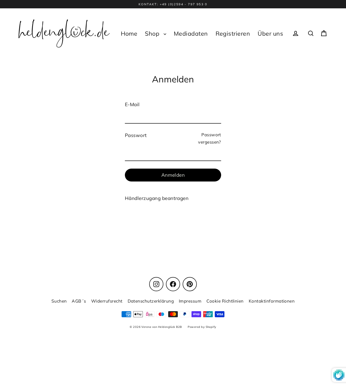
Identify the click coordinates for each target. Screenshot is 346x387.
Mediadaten (191, 33)
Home (129, 33)
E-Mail (132, 104)
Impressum (190, 301)
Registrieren (233, 33)
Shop (153, 33)
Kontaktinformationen (272, 301)
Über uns (270, 33)
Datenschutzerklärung (151, 301)
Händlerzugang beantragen (156, 198)
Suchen (59, 301)
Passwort (136, 135)
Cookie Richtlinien (225, 301)
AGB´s (79, 301)
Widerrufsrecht (107, 301)
